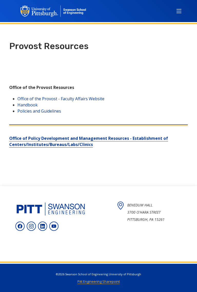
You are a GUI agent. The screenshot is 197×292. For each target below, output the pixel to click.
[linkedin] (42, 226)
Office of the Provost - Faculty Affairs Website (60, 99)
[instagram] (31, 226)
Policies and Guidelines (39, 111)
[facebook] (20, 226)
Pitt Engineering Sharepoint (98, 281)
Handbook (27, 105)
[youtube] (53, 226)
